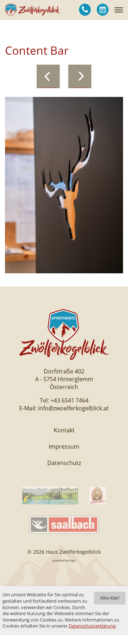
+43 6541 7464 (69, 400)
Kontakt (64, 430)
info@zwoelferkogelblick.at (73, 408)
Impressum (64, 446)
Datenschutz (64, 463)
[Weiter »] (79, 76)
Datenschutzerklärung (92, 626)
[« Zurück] (48, 76)
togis (72, 560)
